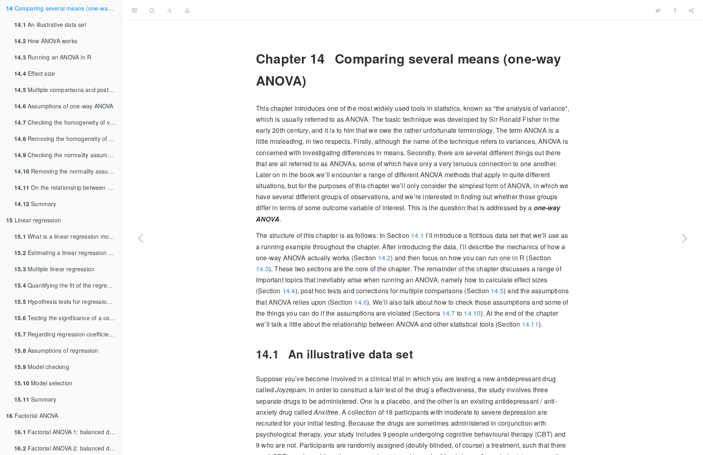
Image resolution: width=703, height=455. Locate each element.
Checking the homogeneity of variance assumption (68, 122)
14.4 (288, 290)
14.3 (262, 268)
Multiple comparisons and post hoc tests (68, 90)
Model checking (41, 367)
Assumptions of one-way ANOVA (64, 106)
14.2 (384, 257)
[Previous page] (140, 237)
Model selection (43, 383)
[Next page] (684, 237)
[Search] (152, 10)
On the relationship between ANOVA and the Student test (68, 187)
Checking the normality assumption (67, 155)
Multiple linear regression (54, 269)
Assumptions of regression (56, 350)
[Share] (691, 10)
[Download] (187, 10)
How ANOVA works (45, 41)
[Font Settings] (169, 10)
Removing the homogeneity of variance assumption (68, 138)
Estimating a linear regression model (68, 252)
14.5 (497, 290)
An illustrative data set (50, 24)
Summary (35, 204)
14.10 (472, 313)
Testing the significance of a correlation (68, 318)
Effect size (34, 73)
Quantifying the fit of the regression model (68, 285)
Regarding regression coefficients (65, 334)
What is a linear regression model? (67, 236)
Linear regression (33, 220)
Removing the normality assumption (68, 171)
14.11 (530, 324)
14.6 (360, 302)
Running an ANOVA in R (52, 57)
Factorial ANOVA (32, 415)
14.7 (448, 313)
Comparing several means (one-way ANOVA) (64, 8)
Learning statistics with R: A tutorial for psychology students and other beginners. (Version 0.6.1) (423, 10)
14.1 (417, 235)
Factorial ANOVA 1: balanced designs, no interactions (68, 432)
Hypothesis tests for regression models (68, 301)
